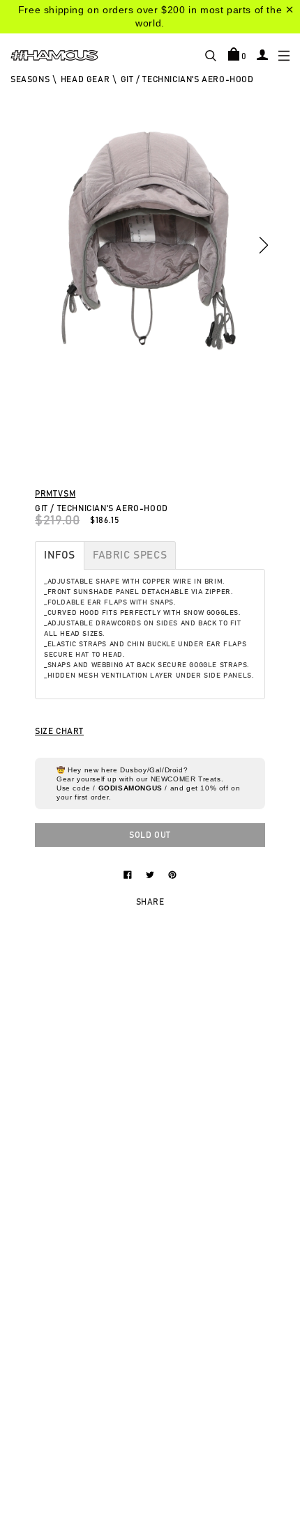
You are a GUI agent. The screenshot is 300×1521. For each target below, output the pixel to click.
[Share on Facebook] (129, 874)
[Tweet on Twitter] (151, 874)
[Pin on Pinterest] (172, 874)
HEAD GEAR (85, 79)
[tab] (59, 555)
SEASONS (30, 79)
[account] (262, 54)
